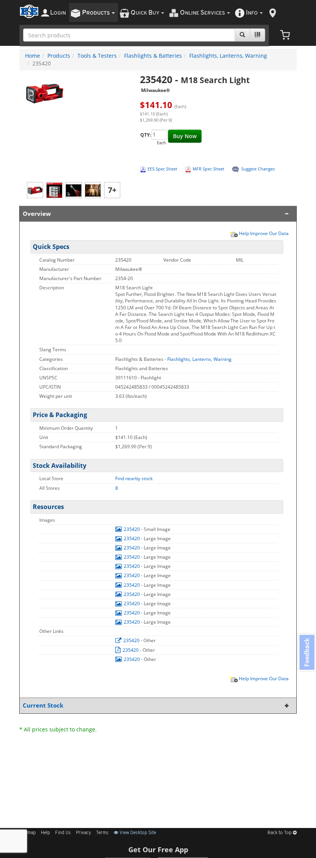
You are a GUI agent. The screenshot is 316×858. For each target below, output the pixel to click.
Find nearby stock (134, 478)
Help (45, 833)
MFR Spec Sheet (208, 169)
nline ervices (203, 13)
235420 (132, 529)
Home (32, 55)
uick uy (145, 13)
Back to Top (280, 833)
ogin (58, 13)
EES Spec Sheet (162, 169)
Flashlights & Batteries (153, 55)
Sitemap (27, 833)
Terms (102, 833)
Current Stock (43, 705)
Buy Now (185, 136)
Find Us (63, 833)
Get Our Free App (158, 849)
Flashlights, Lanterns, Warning (228, 55)
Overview (37, 213)
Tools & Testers (97, 55)
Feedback (307, 652)
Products (58, 55)
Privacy (83, 833)
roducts (96, 13)
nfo (252, 13)
